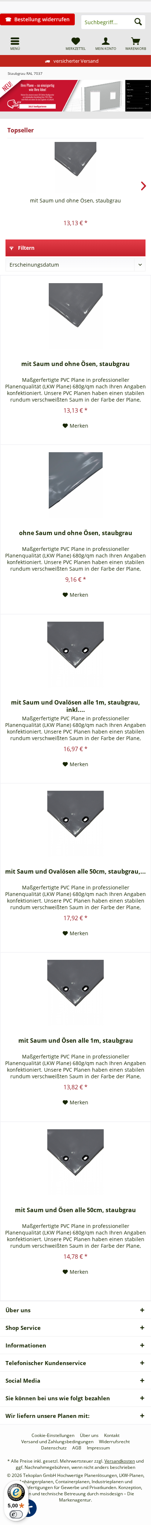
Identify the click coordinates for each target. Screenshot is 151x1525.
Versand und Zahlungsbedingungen (57, 1442)
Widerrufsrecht (114, 1442)
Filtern (25, 247)
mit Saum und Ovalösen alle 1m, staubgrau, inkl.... (75, 706)
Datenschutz (54, 1448)
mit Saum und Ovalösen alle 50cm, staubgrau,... (75, 871)
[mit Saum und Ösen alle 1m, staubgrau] (75, 993)
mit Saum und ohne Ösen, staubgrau (75, 200)
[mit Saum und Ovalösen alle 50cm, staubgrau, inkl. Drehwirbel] (75, 824)
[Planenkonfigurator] (75, 95)
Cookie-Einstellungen (53, 1435)
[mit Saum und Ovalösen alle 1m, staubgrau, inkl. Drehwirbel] (75, 655)
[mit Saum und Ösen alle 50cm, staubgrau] (75, 1162)
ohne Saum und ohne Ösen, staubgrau (75, 533)
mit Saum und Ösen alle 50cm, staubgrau (75, 1210)
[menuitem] (15, 43)
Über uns (89, 1435)
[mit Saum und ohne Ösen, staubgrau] (75, 167)
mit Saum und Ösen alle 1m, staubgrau (75, 1041)
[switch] (16, 1514)
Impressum (98, 1448)
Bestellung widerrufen (42, 19)
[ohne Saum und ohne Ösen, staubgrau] (75, 485)
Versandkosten (119, 1461)
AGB (76, 1448)
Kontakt (111, 1435)
